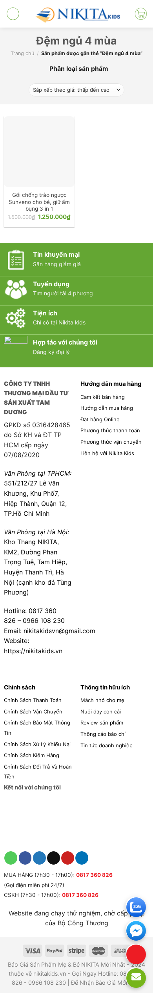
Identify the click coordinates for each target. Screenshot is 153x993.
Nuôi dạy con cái (100, 711)
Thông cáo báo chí (103, 734)
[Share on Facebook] (25, 858)
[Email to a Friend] (53, 858)
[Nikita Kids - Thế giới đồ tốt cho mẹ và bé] (76, 14)
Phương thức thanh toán (110, 430)
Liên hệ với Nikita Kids (107, 453)
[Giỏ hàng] (141, 14)
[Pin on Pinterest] (67, 858)
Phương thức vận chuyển (111, 442)
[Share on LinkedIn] (81, 858)
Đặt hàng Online (100, 419)
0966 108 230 (44, 620)
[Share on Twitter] (39, 858)
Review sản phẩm (101, 722)
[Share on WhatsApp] (10, 858)
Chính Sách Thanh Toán (33, 700)
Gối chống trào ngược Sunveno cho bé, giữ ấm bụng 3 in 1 (39, 202)
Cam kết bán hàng (102, 397)
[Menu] (13, 13)
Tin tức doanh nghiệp (106, 745)
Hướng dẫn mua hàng (106, 408)
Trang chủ (22, 53)
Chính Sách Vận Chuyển (33, 711)
